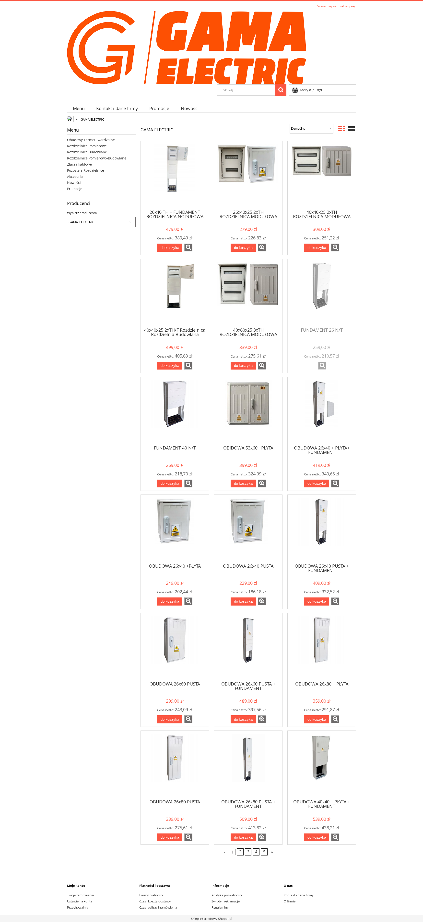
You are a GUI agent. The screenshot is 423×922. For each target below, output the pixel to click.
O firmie (289, 901)
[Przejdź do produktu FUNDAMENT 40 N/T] (175, 410)
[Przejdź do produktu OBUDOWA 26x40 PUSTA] (248, 528)
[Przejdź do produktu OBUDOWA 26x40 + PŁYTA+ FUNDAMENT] (321, 410)
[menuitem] (78, 108)
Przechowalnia (77, 907)
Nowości (74, 182)
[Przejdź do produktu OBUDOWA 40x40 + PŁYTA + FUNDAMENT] (321, 764)
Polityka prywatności (227, 895)
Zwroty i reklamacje (226, 901)
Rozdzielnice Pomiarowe (87, 146)
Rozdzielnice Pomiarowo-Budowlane (96, 158)
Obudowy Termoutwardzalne (91, 139)
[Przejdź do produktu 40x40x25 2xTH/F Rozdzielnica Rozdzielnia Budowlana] (175, 292)
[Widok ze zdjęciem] (341, 128)
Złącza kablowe (79, 164)
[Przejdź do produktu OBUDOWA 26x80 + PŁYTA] (321, 646)
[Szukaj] (280, 90)
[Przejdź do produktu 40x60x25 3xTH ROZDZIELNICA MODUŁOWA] (248, 292)
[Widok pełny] (351, 128)
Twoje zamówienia (80, 895)
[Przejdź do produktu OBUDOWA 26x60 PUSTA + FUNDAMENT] (248, 646)
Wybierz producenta (82, 212)
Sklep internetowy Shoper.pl (211, 918)
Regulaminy (220, 907)
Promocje (74, 188)
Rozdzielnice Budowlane (87, 152)
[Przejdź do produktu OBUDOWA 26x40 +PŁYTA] (175, 528)
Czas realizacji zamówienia (158, 907)
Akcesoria (75, 176)
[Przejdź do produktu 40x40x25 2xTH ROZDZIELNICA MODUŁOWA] (321, 174)
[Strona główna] (186, 47)
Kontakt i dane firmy (299, 895)
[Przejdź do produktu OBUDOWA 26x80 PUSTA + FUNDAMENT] (248, 764)
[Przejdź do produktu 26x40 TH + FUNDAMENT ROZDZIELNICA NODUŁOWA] (175, 174)
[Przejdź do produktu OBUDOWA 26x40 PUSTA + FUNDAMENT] (321, 528)
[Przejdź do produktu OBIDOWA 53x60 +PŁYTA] (248, 410)
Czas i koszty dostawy (155, 901)
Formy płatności (151, 895)
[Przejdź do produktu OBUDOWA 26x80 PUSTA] (175, 764)
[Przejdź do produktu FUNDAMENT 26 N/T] (321, 292)
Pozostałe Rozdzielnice (85, 170)
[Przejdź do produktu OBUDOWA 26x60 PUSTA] (175, 646)
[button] (188, 247)
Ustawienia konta (79, 901)
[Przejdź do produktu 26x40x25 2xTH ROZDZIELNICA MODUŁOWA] (248, 174)
